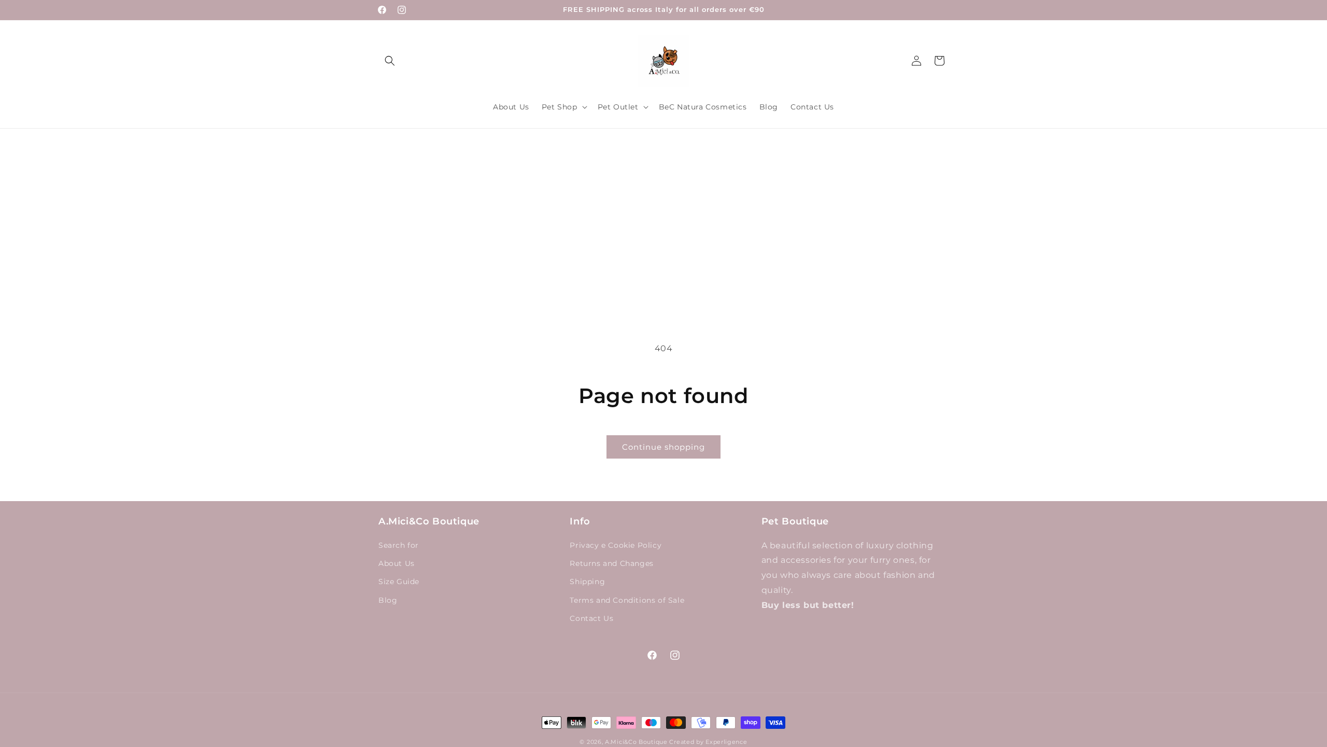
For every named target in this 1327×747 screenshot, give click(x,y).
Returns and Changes (611, 564)
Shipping (587, 582)
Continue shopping (663, 447)
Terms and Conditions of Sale (627, 600)
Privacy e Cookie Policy (615, 545)
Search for (398, 545)
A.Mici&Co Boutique (636, 741)
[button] (389, 60)
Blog (387, 600)
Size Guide (398, 582)
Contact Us (591, 618)
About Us (396, 564)
